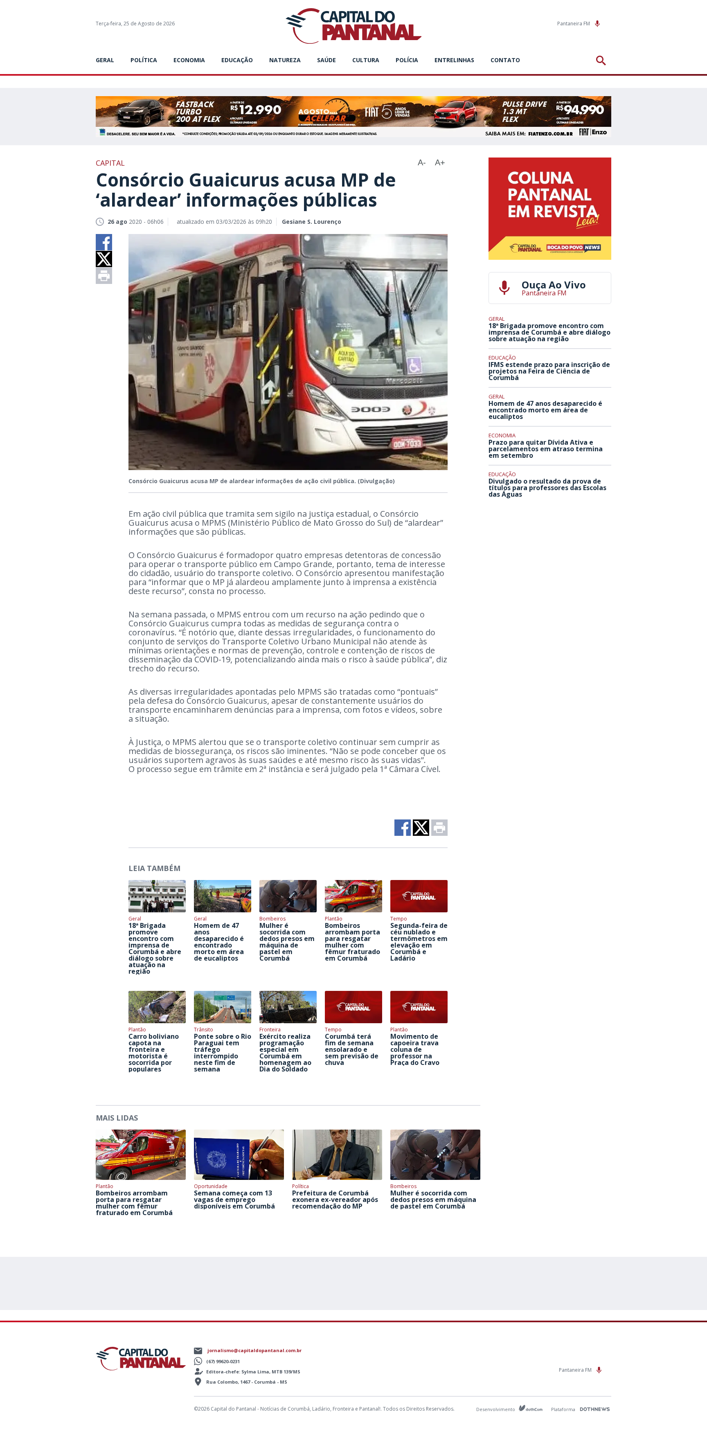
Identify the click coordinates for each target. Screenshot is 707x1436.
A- (422, 162)
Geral (105, 60)
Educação (237, 60)
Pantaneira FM (574, 23)
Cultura (365, 60)
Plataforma (563, 1409)
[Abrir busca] (602, 60)
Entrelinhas (454, 60)
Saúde (326, 60)
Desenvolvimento (496, 1408)
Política (144, 60)
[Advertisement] (550, 565)
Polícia (407, 60)
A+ (440, 162)
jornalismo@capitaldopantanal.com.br (254, 1350)
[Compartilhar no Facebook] (104, 242)
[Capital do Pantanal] (354, 26)
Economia (189, 60)
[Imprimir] (104, 276)
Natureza (285, 60)
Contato (505, 60)
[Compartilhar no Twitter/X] (104, 259)
